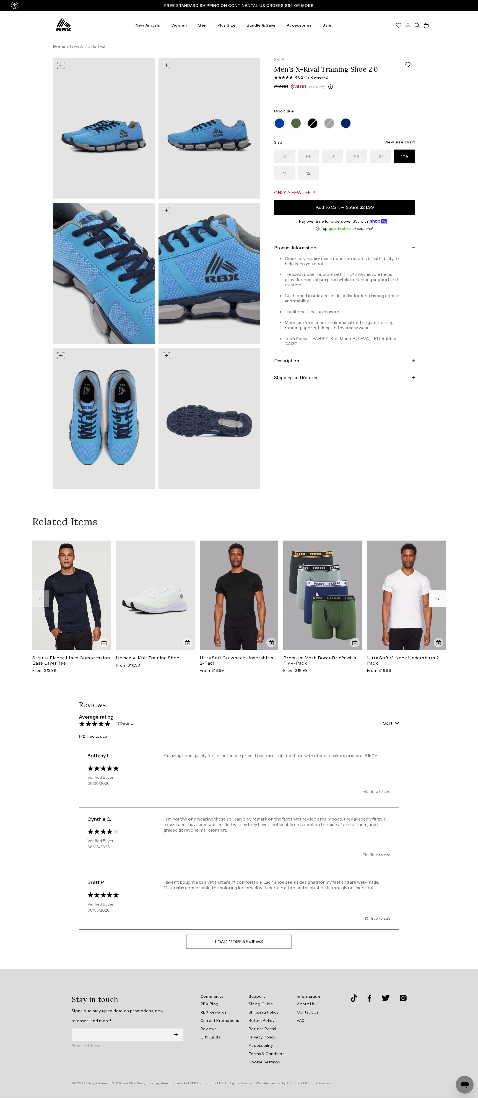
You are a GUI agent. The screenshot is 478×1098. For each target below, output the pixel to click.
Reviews (209, 1028)
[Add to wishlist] (408, 65)
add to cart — (345, 207)
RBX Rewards (214, 1012)
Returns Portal (262, 1028)
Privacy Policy (262, 1037)
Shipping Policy (264, 1012)
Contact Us (307, 1012)
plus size (227, 25)
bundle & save (261, 25)
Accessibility (261, 1045)
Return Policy (261, 1020)
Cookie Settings (264, 1062)
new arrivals (148, 25)
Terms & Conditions (268, 1053)
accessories (299, 25)
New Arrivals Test (88, 46)
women (179, 25)
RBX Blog (210, 1003)
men (202, 25)
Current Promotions (220, 1020)
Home (59, 46)
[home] (63, 25)
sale (327, 25)
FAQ (301, 1020)
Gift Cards (210, 1037)
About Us (306, 1003)
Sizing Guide (261, 1003)
